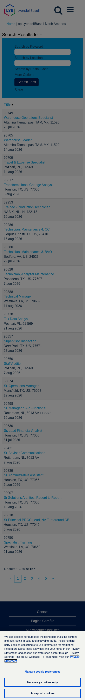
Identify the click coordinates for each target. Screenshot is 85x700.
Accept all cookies (42, 693)
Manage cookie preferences (42, 671)
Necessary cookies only (42, 682)
